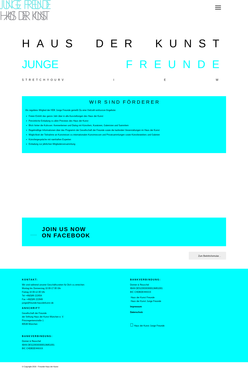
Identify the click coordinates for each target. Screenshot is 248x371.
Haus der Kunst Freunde (142, 297)
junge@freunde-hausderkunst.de (37, 303)
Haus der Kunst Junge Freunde (145, 301)
